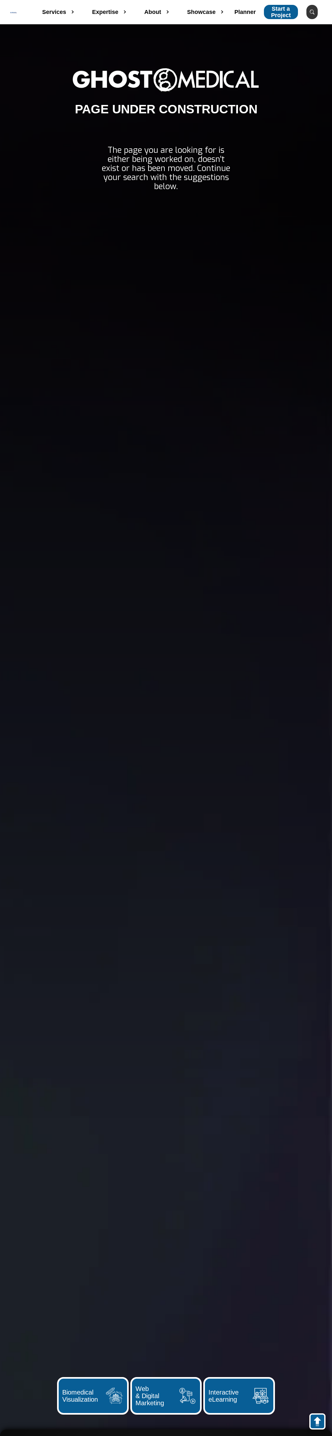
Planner (245, 12)
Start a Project (281, 12)
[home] (13, 12)
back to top (320, 1423)
